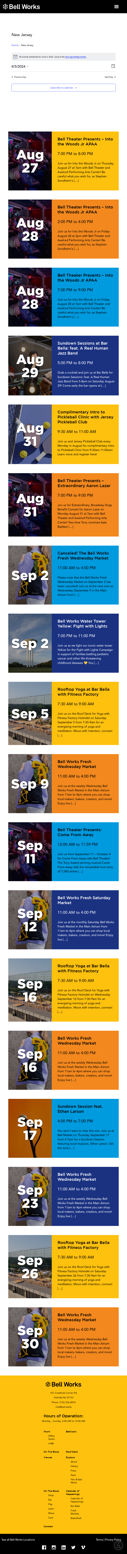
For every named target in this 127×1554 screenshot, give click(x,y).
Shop (51, 1495)
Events (15, 45)
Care (50, 1517)
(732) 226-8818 (68, 1402)
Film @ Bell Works (76, 1481)
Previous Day (20, 77)
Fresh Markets (75, 1512)
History (74, 1466)
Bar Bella (75, 1506)
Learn (51, 1508)
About (74, 1462)
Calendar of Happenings (77, 1500)
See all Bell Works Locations (18, 1540)
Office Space (51, 1437)
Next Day (109, 77)
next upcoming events (75, 56)
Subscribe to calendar (61, 88)
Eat (50, 1500)
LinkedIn (64, 1547)
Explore (70, 1457)
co (51, 1443)
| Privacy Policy (112, 1540)
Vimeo (83, 1547)
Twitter (73, 1547)
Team (73, 1475)
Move (51, 1513)
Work (47, 1431)
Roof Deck (72, 1451)
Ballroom (71, 1431)
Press (73, 1470)
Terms (100, 1540)
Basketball (76, 1518)
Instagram (54, 1547)
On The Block (51, 1491)
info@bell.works (64, 1407)
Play (50, 1504)
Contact (48, 1526)
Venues (48, 1457)
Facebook (44, 1547)
